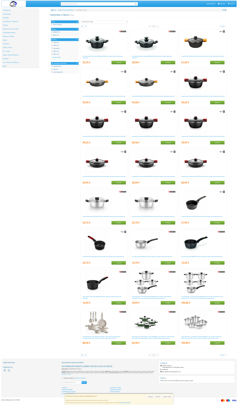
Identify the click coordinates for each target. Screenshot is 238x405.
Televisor (5, 25)
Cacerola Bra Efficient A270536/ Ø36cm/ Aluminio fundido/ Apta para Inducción (153, 96)
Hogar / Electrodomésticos (11, 55)
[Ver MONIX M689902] (104, 322)
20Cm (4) (56, 54)
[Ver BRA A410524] (104, 162)
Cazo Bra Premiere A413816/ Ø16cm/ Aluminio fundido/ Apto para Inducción (103, 256)
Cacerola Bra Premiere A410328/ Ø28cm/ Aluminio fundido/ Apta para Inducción (153, 136)
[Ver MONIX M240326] (153, 202)
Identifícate (211, 4)
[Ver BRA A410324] (104, 122)
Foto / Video (6, 51)
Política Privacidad (67, 389)
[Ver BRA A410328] (153, 122)
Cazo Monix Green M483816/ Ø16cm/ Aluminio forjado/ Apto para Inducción (201, 256)
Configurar (150, 396)
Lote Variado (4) (58, 72)
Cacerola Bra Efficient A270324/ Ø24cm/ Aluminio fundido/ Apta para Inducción (202, 56)
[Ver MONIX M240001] (153, 282)
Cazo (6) (55, 69)
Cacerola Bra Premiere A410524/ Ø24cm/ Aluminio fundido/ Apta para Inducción (104, 176)
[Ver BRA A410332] (203, 122)
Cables (5, 40)
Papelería (5, 58)
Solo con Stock (57, 24)
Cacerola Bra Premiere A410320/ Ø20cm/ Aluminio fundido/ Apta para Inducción (203, 96)
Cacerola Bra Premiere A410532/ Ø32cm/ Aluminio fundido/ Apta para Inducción (203, 176)
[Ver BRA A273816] (203, 202)
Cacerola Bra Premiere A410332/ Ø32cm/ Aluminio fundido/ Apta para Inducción (203, 136)
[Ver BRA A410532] (203, 162)
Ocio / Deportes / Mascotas (11, 62)
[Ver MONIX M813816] (104, 282)
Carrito (232, 4)
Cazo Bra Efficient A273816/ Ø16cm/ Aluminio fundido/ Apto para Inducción (201, 216)
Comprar (118, 62)
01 (153, 26)
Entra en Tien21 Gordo (68, 393)
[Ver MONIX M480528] (153, 42)
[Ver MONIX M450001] (203, 322)
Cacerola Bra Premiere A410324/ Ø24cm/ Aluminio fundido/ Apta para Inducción (104, 136)
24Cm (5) (56, 45)
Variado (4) (56, 48)
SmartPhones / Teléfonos (10, 21)
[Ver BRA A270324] (203, 42)
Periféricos (6, 44)
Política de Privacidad (66, 374)
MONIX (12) (56, 32)
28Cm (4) (56, 51)
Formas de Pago (115, 391)
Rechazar (158, 396)
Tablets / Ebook (7, 47)
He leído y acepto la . (75, 378)
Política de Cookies (124, 402)
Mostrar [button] (222, 26)
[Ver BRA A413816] (104, 242)
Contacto (222, 4)
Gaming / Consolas (8, 36)
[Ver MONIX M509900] (153, 322)
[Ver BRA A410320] (203, 82)
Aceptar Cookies (167, 396)
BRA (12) (56, 35)
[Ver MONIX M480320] (104, 42)
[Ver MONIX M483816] (203, 242)
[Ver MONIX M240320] (104, 202)
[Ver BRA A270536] (153, 82)
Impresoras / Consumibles (10, 29)
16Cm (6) (56, 42)
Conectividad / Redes (9, 32)
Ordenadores (7, 10)
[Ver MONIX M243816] (153, 242)
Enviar (84, 382)
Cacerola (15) (57, 66)
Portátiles (6, 18)
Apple (4, 66)
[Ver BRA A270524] (104, 82)
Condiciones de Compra (69, 391)
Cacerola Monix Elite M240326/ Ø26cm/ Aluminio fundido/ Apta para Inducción (153, 216)
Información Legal (115, 387)
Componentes (7, 14)
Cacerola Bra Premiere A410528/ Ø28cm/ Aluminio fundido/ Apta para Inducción (153, 176)
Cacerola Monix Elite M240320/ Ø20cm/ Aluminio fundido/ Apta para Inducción (104, 216)
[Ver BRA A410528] (153, 162)
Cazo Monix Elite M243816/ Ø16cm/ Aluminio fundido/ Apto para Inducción (152, 256)
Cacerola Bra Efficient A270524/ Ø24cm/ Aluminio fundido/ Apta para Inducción (104, 96)
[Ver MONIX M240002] (203, 282)
